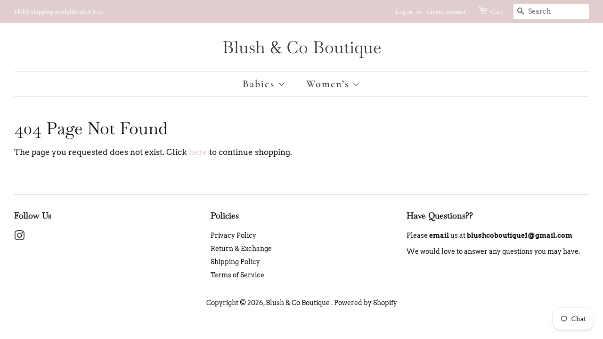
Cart (497, 12)
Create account (446, 12)
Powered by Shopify (365, 303)
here (198, 152)
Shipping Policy (235, 262)
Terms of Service (237, 275)
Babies (260, 84)
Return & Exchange (241, 248)
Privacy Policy (233, 235)
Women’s (329, 84)
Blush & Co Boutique (301, 47)
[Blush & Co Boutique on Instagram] (19, 237)
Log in (404, 12)
